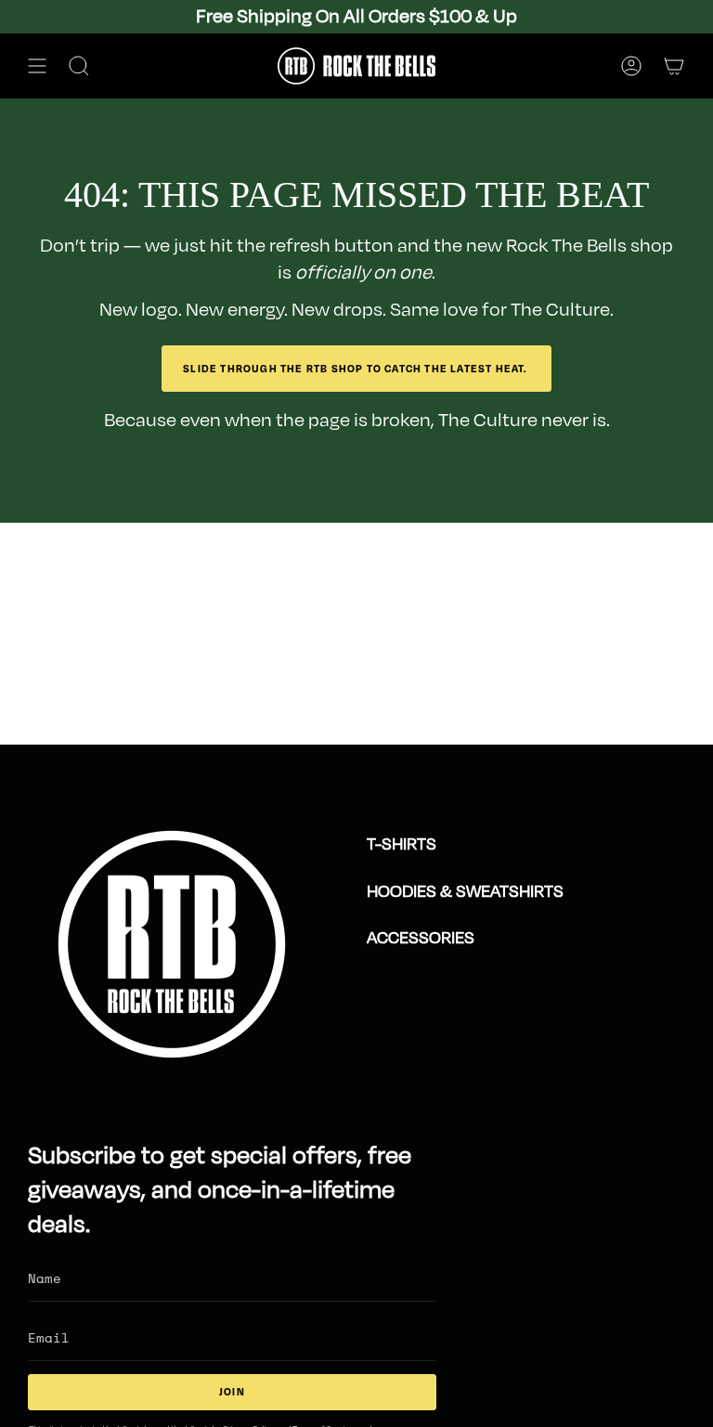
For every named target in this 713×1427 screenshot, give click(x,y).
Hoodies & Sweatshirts (465, 891)
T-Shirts (401, 844)
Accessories (420, 938)
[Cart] (674, 66)
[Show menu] (37, 66)
